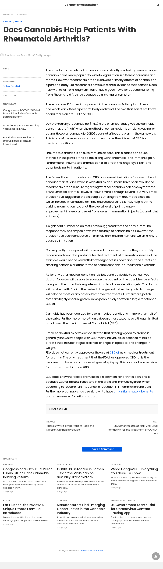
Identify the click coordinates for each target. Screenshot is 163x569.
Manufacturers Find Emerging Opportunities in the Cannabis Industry (81, 509)
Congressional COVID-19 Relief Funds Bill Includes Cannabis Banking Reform (21, 113)
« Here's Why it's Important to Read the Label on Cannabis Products (70, 428)
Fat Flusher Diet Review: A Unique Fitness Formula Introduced (18, 141)
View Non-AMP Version (92, 550)
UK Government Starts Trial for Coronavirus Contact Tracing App (133, 509)
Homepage (8, 14)
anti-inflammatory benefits (133, 391)
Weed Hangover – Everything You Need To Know (21, 127)
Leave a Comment (102, 449)
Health (18, 21)
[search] (158, 5)
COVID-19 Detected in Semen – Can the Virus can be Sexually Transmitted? (80, 473)
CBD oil (114, 352)
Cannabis (22, 14)
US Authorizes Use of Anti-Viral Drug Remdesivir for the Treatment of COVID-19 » (133, 429)
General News (64, 465)
